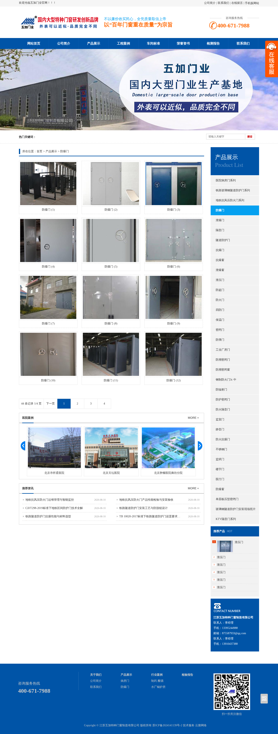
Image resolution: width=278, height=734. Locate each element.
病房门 (125, 680)
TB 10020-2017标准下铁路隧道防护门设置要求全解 (151, 516)
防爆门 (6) (173, 266)
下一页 (50, 403)
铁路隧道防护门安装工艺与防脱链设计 (143, 508)
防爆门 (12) (173, 380)
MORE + (193, 417)
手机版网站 (252, 3)
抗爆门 (220, 250)
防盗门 (220, 289)
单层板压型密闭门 (227, 499)
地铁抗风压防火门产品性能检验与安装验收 (146, 499)
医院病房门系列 (226, 180)
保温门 (220, 319)
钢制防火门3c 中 (226, 379)
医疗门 (220, 479)
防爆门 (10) (48, 380)
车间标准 (153, 43)
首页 (39, 151)
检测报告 (213, 43)
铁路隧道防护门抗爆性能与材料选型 (48, 516)
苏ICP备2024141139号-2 (167, 725)
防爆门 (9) (173, 323)
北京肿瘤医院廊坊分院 (168, 472)
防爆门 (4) (48, 266)
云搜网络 (201, 725)
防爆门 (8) (111, 323)
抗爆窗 (220, 260)
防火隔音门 (223, 409)
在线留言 (237, 2)
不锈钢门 (221, 449)
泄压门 (220, 280)
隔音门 (220, 230)
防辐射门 (221, 389)
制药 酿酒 (157, 680)
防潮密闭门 (223, 359)
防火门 (220, 299)
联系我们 (223, 2)
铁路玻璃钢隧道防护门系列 (233, 190)
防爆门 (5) (111, 266)
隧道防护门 (223, 240)
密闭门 (220, 329)
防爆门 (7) (48, 323)
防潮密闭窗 (223, 369)
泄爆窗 (220, 270)
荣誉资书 (183, 43)
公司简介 (210, 2)
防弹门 (220, 339)
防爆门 (64, 151)
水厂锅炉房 (158, 686)
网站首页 (33, 43)
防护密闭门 (223, 399)
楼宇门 (220, 469)
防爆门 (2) (111, 209)
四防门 (220, 309)
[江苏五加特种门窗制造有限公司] (59, 27)
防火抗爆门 (223, 439)
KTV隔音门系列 (226, 519)
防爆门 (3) (173, 209)
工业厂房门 (223, 349)
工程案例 (123, 43)
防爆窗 (220, 489)
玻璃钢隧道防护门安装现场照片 (236, 509)
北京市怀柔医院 (54, 472)
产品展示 (93, 43)
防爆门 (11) (111, 380)
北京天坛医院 (111, 472)
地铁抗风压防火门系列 (230, 200)
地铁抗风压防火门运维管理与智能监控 (49, 499)
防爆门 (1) (48, 209)
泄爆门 (220, 220)
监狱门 (220, 459)
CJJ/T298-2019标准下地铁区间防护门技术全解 (54, 508)
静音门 (220, 429)
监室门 (220, 419)
